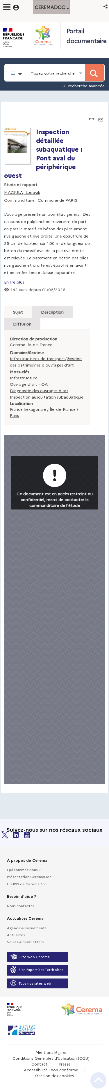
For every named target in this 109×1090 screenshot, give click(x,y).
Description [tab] (52, 312)
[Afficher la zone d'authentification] (19, 6)
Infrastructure (23, 378)
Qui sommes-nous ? (23, 869)
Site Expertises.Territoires (41, 969)
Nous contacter (20, 905)
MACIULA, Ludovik (22, 192)
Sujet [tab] (18, 312)
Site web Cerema (34, 956)
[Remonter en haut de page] (98, 1080)
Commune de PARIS (57, 200)
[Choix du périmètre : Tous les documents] (15, 73)
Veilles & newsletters (25, 941)
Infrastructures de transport (37, 358)
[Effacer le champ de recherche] (81, 73)
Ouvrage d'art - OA (29, 384)
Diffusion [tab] (22, 324)
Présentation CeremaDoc (29, 876)
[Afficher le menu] (7, 7)
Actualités (16, 934)
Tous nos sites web (35, 983)
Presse (65, 1063)
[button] (106, 6)
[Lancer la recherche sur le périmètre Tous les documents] (95, 73)
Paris (14, 415)
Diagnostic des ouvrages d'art (39, 390)
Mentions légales (51, 1052)
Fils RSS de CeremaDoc (27, 883)
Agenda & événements (27, 927)
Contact (39, 1063)
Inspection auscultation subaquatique (46, 397)
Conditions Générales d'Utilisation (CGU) (51, 1058)
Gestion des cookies (54, 1075)
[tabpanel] (54, 447)
